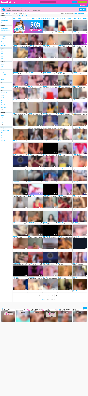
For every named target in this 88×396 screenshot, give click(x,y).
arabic (14, 18)
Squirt (2, 99)
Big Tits (2, 95)
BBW (2, 66)
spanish (79, 18)
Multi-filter (8, 13)
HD (1, 102)
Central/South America (5, 130)
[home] (6, 2)
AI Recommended (4, 20)
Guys (27, 15)
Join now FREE (83, 2)
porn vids (24, 2)
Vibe (1, 22)
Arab (2, 56)
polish (57, 18)
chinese (19, 18)
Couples (19, 15)
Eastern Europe (4, 134)
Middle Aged (3, 74)
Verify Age (82, 9)
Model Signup (83, 5)
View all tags (3, 140)
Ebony (2, 51)
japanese (47, 18)
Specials (2, 43)
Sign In (75, 2)
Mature (2, 76)
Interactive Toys (4, 92)
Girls (14, 15)
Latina (2, 53)
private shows (17, 2)
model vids (36, 2)
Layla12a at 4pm (77, 13)
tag (12, 2)
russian (74, 18)
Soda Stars (3, 32)
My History (3, 18)
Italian (2, 122)
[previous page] (40, 295)
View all (84, 307)
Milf (1, 77)
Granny (2, 79)
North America (3, 128)
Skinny (2, 63)
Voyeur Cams (3, 107)
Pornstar (2, 105)
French (2, 119)
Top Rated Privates (4, 28)
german (38, 18)
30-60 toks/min (3, 38)
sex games (30, 2)
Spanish (2, 115)
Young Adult (3, 72)
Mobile (2, 93)
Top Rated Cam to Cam (5, 30)
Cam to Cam (3, 45)
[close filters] (11, 14)
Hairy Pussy (3, 104)
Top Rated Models (4, 26)
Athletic (2, 64)
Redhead (2, 87)
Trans (23, 15)
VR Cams (2, 100)
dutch (24, 18)
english (28, 18)
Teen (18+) (3, 71)
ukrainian (85, 18)
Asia (1, 135)
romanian (69, 18)
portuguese (62, 18)
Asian (2, 55)
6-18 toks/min (3, 36)
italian (42, 18)
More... (2, 109)
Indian (2, 58)
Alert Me (62, 13)
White (2, 49)
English (2, 114)
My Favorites (3, 17)
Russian (2, 117)
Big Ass (2, 97)
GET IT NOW (35, 30)
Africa (2, 137)
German (2, 120)
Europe (2, 132)
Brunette (2, 85)
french (33, 18)
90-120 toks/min (4, 40)
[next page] (60, 295)
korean (52, 18)
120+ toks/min (3, 41)
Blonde (2, 84)
